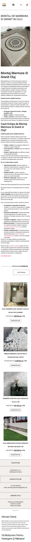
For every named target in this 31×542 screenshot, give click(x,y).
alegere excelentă (15, 246)
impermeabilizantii (9, 235)
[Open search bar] (21, 4)
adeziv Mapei (19, 234)
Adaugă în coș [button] (15, 320)
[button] (13, 5)
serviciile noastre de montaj (11, 227)
